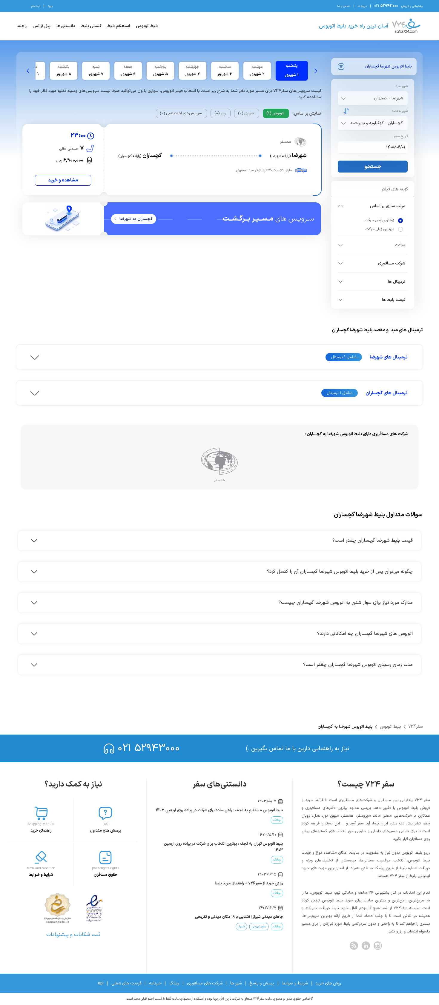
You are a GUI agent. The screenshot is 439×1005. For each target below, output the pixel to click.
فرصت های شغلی (126, 983)
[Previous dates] (315, 71)
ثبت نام (35, 6)
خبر (259, 820)
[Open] (343, 98)
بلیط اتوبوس (147, 26)
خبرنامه (155, 983)
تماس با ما (343, 6)
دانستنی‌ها (65, 26)
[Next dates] (28, 70)
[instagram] (378, 945)
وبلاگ (174, 983)
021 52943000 (149, 748)
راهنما (21, 26)
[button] (373, 206)
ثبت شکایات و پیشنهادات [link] (73, 935)
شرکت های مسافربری (204, 983)
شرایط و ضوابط (295, 983)
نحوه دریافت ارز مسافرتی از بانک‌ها (255, 917)
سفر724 (415, 727)
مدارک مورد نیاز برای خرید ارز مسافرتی (252, 884)
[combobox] (371, 98)
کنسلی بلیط (91, 26)
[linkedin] (366, 945)
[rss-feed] (354, 945)
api (101, 983)
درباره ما (362, 6)
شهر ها (236, 983)
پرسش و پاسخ (261, 983)
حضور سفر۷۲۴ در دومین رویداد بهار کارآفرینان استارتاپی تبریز (234, 810)
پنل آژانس (41, 26)
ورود (50, 6)
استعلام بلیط (118, 26)
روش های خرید (328, 983)
